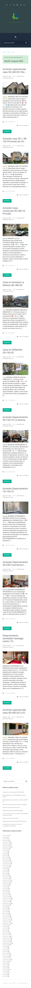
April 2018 (5, 976)
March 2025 (5, 857)
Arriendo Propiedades (10, 121)
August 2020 (6, 944)
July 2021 (5, 926)
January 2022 (6, 916)
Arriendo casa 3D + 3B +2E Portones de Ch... (14, 140)
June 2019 (5, 964)
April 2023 (5, 891)
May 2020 (5, 949)
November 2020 (6, 939)
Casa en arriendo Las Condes (11, 818)
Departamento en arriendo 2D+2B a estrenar (15, 821)
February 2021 (6, 934)
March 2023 (5, 893)
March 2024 (5, 875)
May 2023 (5, 890)
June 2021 (5, 928)
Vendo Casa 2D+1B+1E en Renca (11, 807)
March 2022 (5, 913)
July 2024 (5, 868)
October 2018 (6, 969)
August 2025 (6, 848)
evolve (4, 983)
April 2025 (5, 855)
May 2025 (5, 853)
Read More (7, 131)
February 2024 (6, 877)
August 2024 (6, 867)
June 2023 (5, 888)
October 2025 (6, 845)
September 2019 (7, 959)
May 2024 (5, 872)
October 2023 (6, 883)
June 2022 (5, 908)
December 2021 (6, 918)
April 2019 (5, 968)
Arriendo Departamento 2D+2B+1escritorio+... (15, 563)
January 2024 (6, 878)
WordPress (25, 983)
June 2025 (5, 852)
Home (4, 52)
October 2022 (6, 901)
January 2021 (6, 936)
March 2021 (5, 933)
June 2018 (5, 973)
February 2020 (6, 954)
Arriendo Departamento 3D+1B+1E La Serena (15, 418)
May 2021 (5, 930)
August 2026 (6, 835)
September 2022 (7, 903)
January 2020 (6, 956)
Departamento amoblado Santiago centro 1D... (13, 638)
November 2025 (6, 843)
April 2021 (5, 931)
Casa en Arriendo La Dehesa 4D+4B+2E (13, 284)
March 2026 (5, 840)
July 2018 (5, 971)
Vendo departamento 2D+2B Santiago (13, 810)
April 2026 (5, 838)
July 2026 (5, 837)
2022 (8, 52)
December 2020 (6, 938)
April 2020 (5, 951)
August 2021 (6, 925)
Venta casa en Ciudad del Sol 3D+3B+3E (13, 792)
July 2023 (5, 886)
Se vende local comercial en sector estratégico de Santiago (12, 825)
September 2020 (7, 943)
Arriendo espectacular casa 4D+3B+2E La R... (15, 711)
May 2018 (5, 974)
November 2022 (6, 900)
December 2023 (6, 880)
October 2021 (6, 921)
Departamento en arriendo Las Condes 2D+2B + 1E (15, 800)
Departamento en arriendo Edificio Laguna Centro (14, 796)
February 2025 (6, 858)
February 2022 (6, 915)
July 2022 (5, 906)
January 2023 (6, 896)
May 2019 (5, 966)
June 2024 (5, 870)
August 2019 (6, 961)
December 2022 (6, 898)
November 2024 (6, 863)
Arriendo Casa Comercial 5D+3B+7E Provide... (14, 211)
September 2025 (7, 847)
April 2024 (5, 873)
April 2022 (5, 911)
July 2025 (5, 850)
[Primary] (15, 37)
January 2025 (6, 860)
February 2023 (6, 895)
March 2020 (5, 953)
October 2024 (6, 865)
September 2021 (7, 923)
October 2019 (6, 958)
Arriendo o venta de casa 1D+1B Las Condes (15, 804)
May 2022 (5, 910)
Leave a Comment (23, 125)
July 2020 (5, 946)
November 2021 (6, 920)
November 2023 (6, 881)
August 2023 (6, 885)
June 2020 (5, 948)
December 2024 (6, 862)
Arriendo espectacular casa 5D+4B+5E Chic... (14, 70)
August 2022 (6, 905)
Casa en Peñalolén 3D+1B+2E (12, 351)
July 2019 (5, 963)
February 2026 (6, 842)
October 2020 (6, 941)
